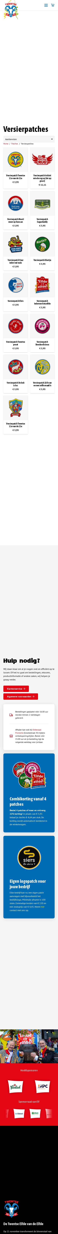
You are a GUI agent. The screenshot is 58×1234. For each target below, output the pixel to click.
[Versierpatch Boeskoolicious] (42, 326)
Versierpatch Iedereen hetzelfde (42, 302)
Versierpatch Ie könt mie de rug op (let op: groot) (42, 178)
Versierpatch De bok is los (15, 384)
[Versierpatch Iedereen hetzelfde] (42, 285)
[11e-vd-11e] (11, 10)
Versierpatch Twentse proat (15, 343)
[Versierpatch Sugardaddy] (42, 203)
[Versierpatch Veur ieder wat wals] (15, 244)
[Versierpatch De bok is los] (15, 367)
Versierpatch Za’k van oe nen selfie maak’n (42, 384)
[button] (46, 5)
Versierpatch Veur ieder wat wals (15, 261)
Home (5, 143)
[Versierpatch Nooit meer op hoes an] (15, 203)
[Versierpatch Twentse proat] (15, 326)
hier (42, 906)
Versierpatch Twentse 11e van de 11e (15, 176)
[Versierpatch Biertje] (42, 244)
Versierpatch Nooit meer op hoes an (15, 220)
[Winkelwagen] (53, 5)
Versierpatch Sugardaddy (42, 220)
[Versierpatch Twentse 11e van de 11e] (15, 159)
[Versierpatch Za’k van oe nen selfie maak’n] (42, 367)
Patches (14, 143)
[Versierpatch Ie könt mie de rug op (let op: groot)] (42, 159)
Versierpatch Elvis (16, 301)
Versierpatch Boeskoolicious (42, 343)
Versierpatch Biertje (42, 260)
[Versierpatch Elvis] (15, 285)
